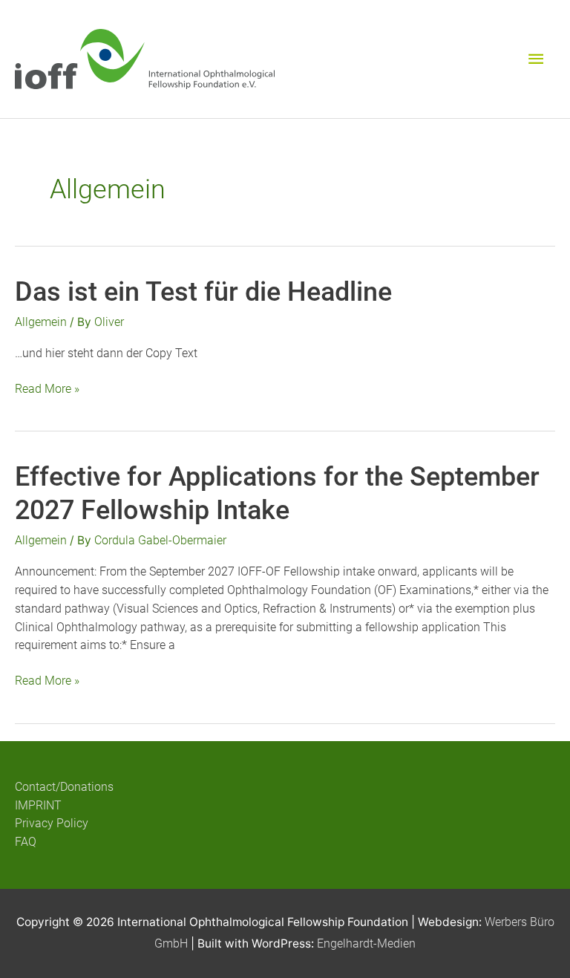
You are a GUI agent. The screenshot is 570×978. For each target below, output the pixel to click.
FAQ (25, 842)
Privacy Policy (51, 823)
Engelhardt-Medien (366, 944)
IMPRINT (38, 805)
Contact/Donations (64, 787)
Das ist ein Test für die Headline (203, 291)
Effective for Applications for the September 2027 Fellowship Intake (277, 493)
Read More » (47, 390)
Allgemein (41, 322)
